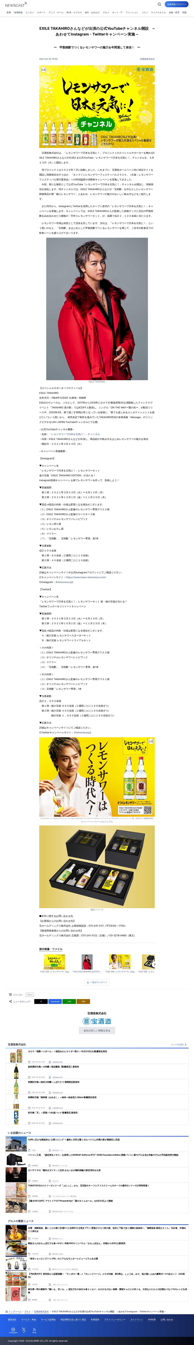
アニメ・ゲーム (56, 12)
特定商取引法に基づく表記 (73, 1319)
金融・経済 (174, 12)
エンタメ (29, 12)
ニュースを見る (177, 1044)
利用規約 (95, 1319)
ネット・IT (117, 12)
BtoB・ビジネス (74, 12)
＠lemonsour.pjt (64, 582)
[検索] (159, 4)
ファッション (132, 12)
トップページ (14, 1311)
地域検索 (18, 12)
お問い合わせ (167, 1319)
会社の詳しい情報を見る (97, 1030)
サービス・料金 (28, 1319)
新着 (9, 12)
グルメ (106, 12)
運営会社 (12, 1319)
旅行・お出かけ (92, 12)
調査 (184, 12)
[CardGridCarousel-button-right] (155, 964)
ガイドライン (136, 1319)
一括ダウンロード (98, 982)
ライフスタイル (158, 12)
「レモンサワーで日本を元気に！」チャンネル (74, 434)
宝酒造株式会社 (147, 59)
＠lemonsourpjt (82, 732)
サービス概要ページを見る (171, 1338)
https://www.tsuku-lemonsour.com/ (86, 577)
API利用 (152, 1319)
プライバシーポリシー (114, 1319)
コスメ (145, 12)
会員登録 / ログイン (176, 4)
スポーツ (41, 12)
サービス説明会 (48, 1319)
